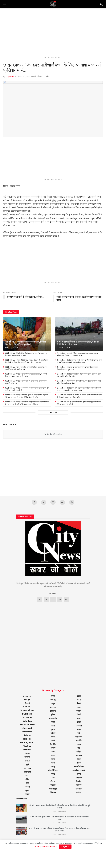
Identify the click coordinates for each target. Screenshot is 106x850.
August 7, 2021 (24, 76)
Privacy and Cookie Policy (45, 846)
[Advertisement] (53, 31)
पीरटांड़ (53, 781)
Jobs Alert (27, 728)
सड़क (79, 763)
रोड (79, 748)
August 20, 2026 (12, 347)
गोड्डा (27, 794)
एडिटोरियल (27, 749)
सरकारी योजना (79, 766)
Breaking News (27, 710)
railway (27, 735)
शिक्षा (78, 759)
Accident (27, 696)
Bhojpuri (27, 707)
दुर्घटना (53, 733)
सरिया (79, 774)
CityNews (10, 76)
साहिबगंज (79, 777)
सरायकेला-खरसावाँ (78, 770)
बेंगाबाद (78, 711)
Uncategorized (27, 742)
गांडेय (27, 779)
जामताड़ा (53, 707)
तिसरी (53, 726)
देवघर (53, 737)
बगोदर (79, 696)
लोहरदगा (79, 755)
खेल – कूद (27, 768)
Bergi (27, 703)
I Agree (65, 846)
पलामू (53, 766)
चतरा (53, 696)
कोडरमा (27, 753)
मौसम (79, 729)
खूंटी (27, 764)
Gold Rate (27, 721)
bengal (27, 699)
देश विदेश (53, 744)
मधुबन (79, 722)
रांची (78, 733)
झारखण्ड (53, 711)
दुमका (53, 729)
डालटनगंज (53, 718)
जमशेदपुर (53, 700)
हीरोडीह (78, 792)
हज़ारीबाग (79, 789)
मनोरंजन (79, 726)
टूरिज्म (53, 714)
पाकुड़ (53, 774)
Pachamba (27, 732)
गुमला (27, 790)
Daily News (27, 714)
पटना (53, 763)
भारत (78, 718)
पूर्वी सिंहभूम (53, 789)
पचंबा (53, 759)
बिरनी (79, 703)
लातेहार (78, 752)
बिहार (79, 707)
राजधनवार (78, 737)
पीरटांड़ (53, 785)
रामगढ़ (79, 744)
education (27, 717)
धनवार (53, 755)
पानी (53, 777)
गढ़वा (27, 775)
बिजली (79, 700)
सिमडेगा (78, 781)
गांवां (34, 76)
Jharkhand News (27, 724)
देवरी (53, 740)
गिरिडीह (39, 76)
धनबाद (53, 748)
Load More (53, 412)
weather (27, 746)
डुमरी (53, 722)
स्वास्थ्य (78, 785)
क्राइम (27, 761)
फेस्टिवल (53, 792)
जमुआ (53, 703)
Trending (27, 739)
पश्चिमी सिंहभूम (53, 770)
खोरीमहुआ (27, 772)
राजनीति (79, 740)
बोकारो (79, 714)
